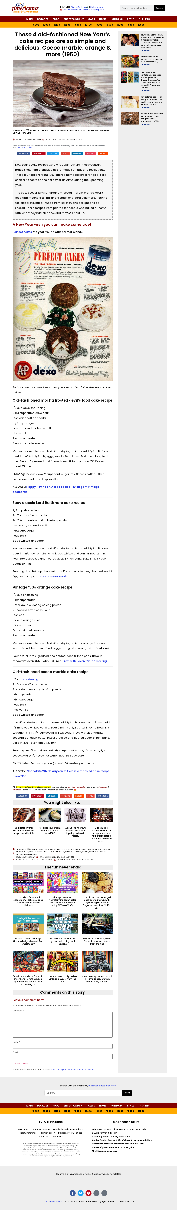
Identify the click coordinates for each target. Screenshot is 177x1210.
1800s (36, 24)
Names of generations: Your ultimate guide (113, 1147)
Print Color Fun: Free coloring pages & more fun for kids (119, 1129)
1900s (46, 24)
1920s (67, 24)
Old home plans (96, 7)
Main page (23, 1129)
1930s (77, 24)
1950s (99, 24)
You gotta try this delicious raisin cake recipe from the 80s (23, 830)
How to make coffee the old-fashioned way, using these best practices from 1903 (152, 117)
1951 (27, 852)
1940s (88, 24)
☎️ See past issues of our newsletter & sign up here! (82, 9)
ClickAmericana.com (53, 1201)
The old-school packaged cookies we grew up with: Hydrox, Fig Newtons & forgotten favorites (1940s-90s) (97, 902)
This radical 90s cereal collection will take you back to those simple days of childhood (28, 901)
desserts (69, 852)
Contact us (57, 1136)
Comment (18, 1011)
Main (29, 19)
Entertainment (74, 19)
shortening (30, 679)
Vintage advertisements (46, 130)
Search (159, 8)
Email (16, 1052)
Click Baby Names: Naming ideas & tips (111, 1136)
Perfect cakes (22, 232)
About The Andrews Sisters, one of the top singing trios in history (75, 831)
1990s (141, 24)
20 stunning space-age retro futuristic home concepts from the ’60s (97, 941)
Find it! (127, 1092)
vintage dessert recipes (26, 854)
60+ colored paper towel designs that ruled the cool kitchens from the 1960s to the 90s (152, 101)
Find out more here (25, 148)
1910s (57, 24)
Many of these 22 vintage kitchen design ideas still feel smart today (28, 941)
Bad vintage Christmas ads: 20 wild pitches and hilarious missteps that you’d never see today (101, 834)
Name (16, 1042)
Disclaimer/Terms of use (70, 1133)
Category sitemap (41, 1129)
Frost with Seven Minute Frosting (85, 661)
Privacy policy (48, 1133)
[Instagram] (96, 1193)
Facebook (102, 787)
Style (130, 19)
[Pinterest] (88, 1193)
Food (56, 19)
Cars (91, 19)
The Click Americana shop (105, 1151)
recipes (85, 852)
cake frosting (35, 852)
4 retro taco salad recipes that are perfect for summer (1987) (152, 59)
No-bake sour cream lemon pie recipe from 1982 (50, 830)
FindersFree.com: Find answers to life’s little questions (118, 1143)
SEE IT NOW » (145, 50)
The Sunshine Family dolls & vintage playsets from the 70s (62, 979)
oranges (77, 852)
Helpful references (29, 1133)
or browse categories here (102, 1085)
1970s (120, 24)
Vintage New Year (22, 133)
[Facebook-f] (73, 1193)
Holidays (117, 19)
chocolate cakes (56, 852)
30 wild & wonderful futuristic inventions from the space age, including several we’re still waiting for (28, 980)
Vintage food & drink (97, 130)
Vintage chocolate (98, 852)
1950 (23, 852)
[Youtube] (104, 1193)
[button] (23, 153)
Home (102, 19)
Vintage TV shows (78, 7)
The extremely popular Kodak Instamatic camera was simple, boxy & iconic (97, 979)
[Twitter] (81, 1193)
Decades (42, 19)
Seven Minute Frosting (54, 576)
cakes (45, 852)
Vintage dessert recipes (72, 130)
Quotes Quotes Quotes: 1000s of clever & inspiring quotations (122, 1140)
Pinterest (17, 790)
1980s (130, 24)
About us (43, 1136)
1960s (109, 24)
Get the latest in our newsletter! (68, 1129)
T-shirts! (144, 19)
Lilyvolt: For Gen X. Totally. (104, 1133)
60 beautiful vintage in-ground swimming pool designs (62, 941)
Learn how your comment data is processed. (73, 1069)
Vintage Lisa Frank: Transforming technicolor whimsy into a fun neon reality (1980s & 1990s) (62, 901)
